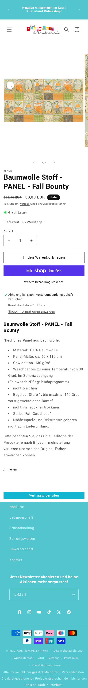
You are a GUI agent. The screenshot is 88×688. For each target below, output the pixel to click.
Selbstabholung (21, 528)
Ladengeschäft (21, 517)
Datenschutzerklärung (68, 650)
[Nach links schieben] (34, 162)
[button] (9, 29)
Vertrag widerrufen (44, 495)
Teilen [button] (12, 469)
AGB (41, 658)
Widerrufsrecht (24, 658)
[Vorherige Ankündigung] (9, 9)
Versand (25, 203)
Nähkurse (17, 507)
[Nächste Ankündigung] (79, 9)
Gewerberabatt (21, 549)
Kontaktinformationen (46, 665)
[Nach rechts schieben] (54, 162)
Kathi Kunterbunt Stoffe (33, 651)
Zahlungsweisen (22, 538)
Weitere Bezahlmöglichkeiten (44, 282)
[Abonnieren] (73, 594)
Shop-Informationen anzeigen (31, 311)
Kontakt (15, 560)
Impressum (71, 658)
